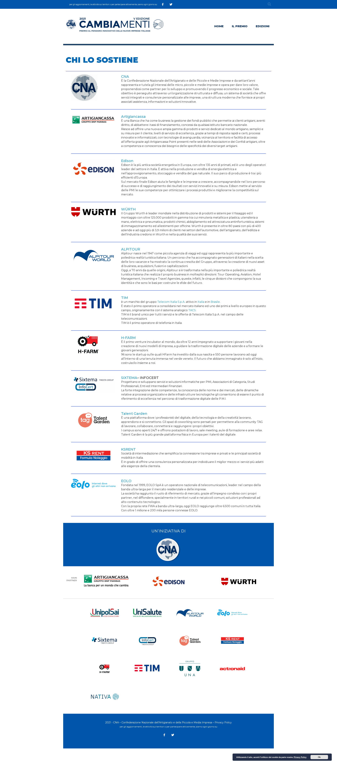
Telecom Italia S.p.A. (171, 301)
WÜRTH (128, 209)
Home (219, 26)
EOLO (126, 481)
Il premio (239, 26)
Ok (319, 757)
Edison (127, 161)
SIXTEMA (129, 378)
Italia (201, 301)
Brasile (215, 301)
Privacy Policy (223, 722)
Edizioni (262, 26)
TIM (124, 298)
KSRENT (128, 449)
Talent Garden (134, 413)
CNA (125, 76)
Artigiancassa (133, 116)
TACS (192, 310)
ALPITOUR (130, 249)
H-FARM (128, 338)
